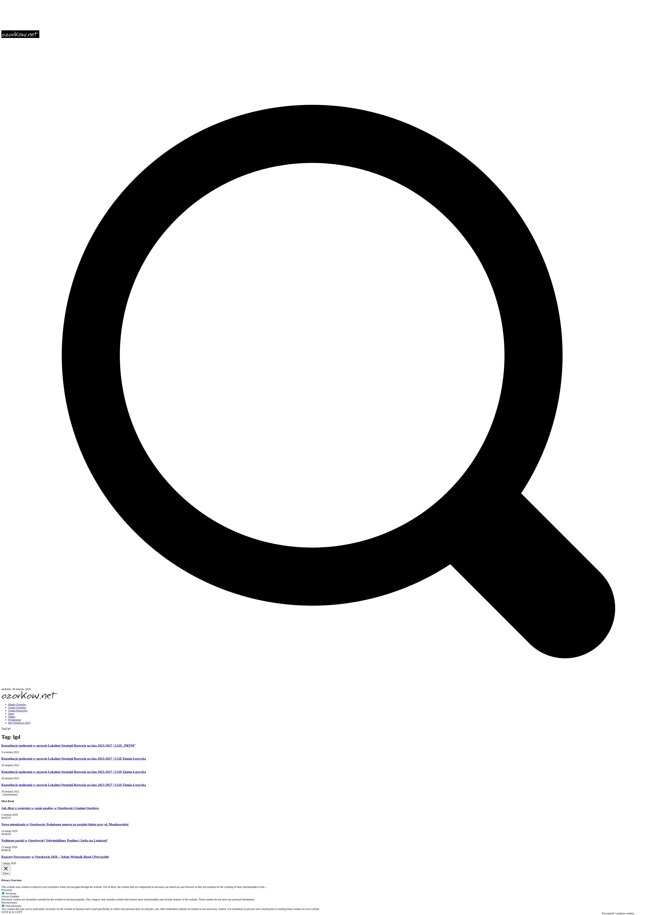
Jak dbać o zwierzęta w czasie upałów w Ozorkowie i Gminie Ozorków (50, 808)
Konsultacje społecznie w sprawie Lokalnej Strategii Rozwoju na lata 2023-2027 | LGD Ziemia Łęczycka (73, 758)
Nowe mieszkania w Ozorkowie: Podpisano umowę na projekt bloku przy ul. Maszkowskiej (64, 824)
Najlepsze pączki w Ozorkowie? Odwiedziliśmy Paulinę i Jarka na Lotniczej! (54, 840)
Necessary (10, 893)
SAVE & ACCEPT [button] (11, 912)
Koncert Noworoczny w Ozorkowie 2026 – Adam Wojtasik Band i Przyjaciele (55, 857)
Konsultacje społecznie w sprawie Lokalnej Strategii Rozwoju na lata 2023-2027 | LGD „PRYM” (68, 745)
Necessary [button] (6, 890)
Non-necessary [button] (9, 902)
